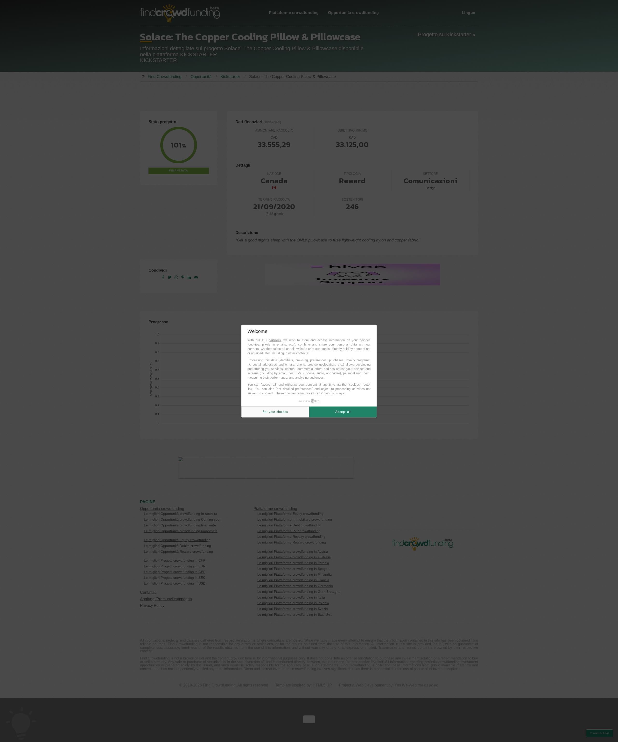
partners (274, 340)
